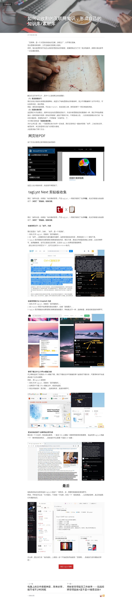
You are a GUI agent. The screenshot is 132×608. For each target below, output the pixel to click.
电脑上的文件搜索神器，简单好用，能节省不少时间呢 (46, 588)
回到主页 (8, 4)
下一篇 (69, 584)
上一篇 (31, 584)
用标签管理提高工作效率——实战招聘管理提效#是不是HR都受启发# (85, 588)
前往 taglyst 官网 (66, 567)
